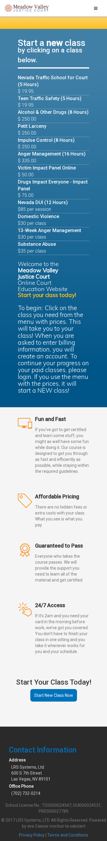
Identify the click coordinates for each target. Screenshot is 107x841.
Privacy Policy (32, 835)
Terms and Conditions (67, 835)
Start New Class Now (53, 695)
